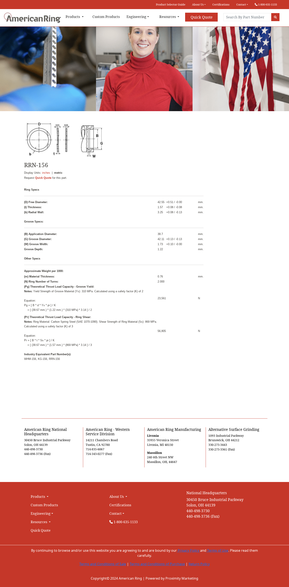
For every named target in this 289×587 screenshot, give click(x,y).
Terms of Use (217, 550)
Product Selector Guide (170, 4)
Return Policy (199, 564)
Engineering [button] (136, 16)
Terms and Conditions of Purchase (157, 564)
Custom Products (106, 16)
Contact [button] (241, 4)
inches (46, 172)
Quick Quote (201, 17)
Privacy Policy (188, 550)
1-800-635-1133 (267, 4)
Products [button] (73, 16)
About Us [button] (198, 4)
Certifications (221, 4)
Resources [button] (168, 16)
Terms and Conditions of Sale (102, 564)
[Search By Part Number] (275, 17)
